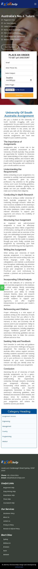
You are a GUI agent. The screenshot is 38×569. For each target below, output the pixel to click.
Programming (6, 436)
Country (4, 431)
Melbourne (7, 543)
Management (6, 426)
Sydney (5, 539)
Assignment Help (8, 487)
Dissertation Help (9, 495)
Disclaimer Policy (8, 513)
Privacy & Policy (8, 525)
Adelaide (6, 554)
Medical (4, 441)
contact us (6, 521)
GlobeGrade (19, 567)
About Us (6, 517)
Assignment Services (9, 416)
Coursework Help (8, 503)
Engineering (6, 421)
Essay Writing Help (9, 491)
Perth (5, 550)
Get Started (10, 47)
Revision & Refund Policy (11, 528)
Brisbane (6, 547)
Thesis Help (7, 499)
